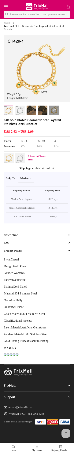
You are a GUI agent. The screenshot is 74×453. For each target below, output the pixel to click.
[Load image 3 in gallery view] (31, 110)
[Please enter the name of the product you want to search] (6, 14)
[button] (68, 7)
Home (7, 22)
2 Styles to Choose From (37, 158)
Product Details (13, 250)
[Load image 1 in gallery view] (8, 110)
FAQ (6, 242)
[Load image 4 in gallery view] (42, 110)
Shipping (24, 168)
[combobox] (39, 14)
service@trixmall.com (20, 407)
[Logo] (37, 6)
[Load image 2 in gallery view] (20, 110)
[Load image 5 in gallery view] (54, 110)
